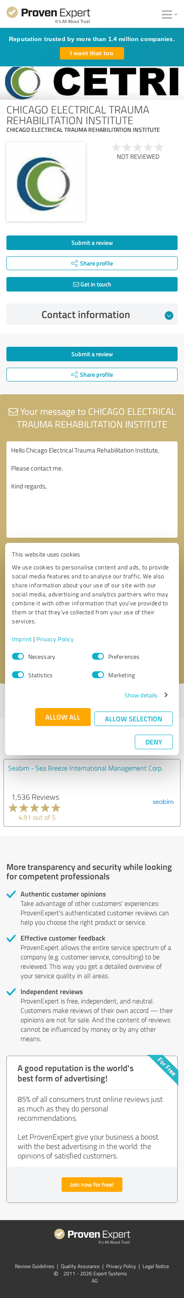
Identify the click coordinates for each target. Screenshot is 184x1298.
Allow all (62, 717)
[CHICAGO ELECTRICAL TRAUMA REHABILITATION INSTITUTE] (46, 181)
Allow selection (133, 718)
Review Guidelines (34, 1266)
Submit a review (92, 242)
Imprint (22, 639)
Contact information (86, 314)
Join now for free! (92, 1184)
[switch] (98, 656)
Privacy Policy (55, 639)
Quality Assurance (80, 1266)
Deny (153, 742)
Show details (141, 695)
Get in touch (95, 284)
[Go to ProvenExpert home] (48, 16)
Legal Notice (155, 1266)
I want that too (91, 53)
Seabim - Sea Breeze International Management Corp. (85, 768)
